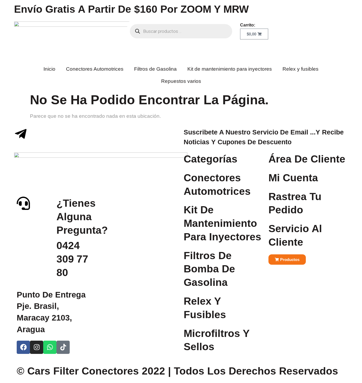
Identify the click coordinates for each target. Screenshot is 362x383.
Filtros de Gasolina (155, 69)
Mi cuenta (293, 177)
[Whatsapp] (49, 347)
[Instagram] (36, 347)
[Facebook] (23, 347)
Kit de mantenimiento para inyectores (229, 69)
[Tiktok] (63, 347)
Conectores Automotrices (94, 69)
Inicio (49, 69)
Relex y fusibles (300, 69)
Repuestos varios (181, 81)
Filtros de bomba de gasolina (209, 269)
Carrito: (247, 25)
